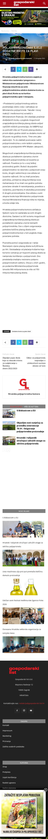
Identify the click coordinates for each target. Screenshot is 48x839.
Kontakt (6, 725)
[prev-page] (4, 450)
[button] (44, 3)
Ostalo (12, 44)
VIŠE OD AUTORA (31, 407)
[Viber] (30, 69)
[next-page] (8, 450)
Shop (5, 767)
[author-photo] (24, 390)
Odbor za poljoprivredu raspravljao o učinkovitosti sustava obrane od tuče (35, 362)
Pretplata (6, 772)
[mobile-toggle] (4, 3)
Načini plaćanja (9, 788)
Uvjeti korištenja (9, 777)
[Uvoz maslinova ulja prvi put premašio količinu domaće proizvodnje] (23, 587)
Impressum (7, 730)
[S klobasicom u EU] (9, 413)
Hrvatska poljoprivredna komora (20, 58)
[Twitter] (19, 69)
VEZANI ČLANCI (16, 407)
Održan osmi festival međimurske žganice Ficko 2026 (23, 602)
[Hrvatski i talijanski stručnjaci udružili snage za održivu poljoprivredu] (9, 440)
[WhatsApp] (25, 69)
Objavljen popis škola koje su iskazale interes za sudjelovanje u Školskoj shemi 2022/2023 (12, 363)
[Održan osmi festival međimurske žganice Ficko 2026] (23, 615)
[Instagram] (24, 710)
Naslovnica (5, 31)
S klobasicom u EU (26, 410)
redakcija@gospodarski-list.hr (32, 703)
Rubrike (14, 31)
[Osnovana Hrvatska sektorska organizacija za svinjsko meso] (23, 644)
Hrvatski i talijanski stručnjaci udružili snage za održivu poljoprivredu (31, 440)
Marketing (7, 736)
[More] (37, 69)
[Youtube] (31, 710)
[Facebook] (13, 69)
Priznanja (7, 741)
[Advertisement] (24, 301)
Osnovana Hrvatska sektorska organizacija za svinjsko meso (22, 631)
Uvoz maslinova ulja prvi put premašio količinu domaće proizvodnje (23, 573)
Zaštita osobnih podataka (13, 746)
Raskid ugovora (9, 783)
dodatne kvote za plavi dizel (21, 331)
